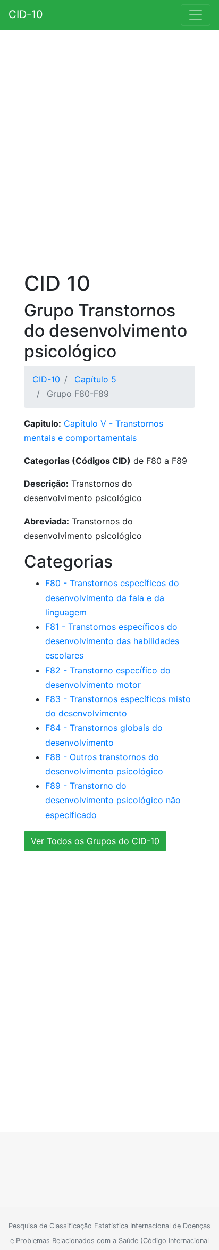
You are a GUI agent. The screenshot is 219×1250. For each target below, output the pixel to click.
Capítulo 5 (95, 379)
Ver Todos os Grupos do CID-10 (95, 841)
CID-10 (26, 14)
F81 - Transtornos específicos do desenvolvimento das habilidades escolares (112, 641)
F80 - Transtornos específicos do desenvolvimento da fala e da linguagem (112, 597)
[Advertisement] (109, 152)
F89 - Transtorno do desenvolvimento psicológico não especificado (113, 800)
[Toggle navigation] (195, 15)
